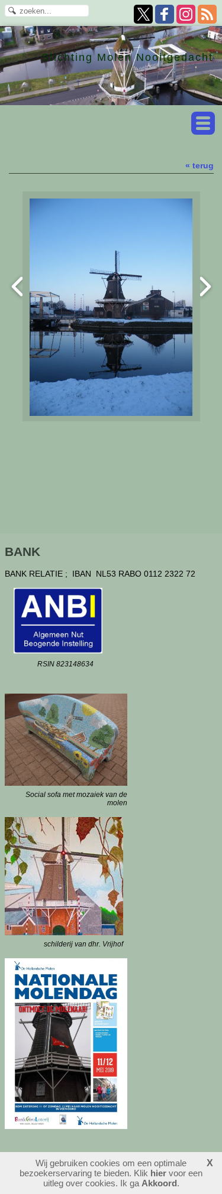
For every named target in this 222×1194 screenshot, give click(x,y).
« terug (199, 165)
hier (158, 1173)
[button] (203, 123)
